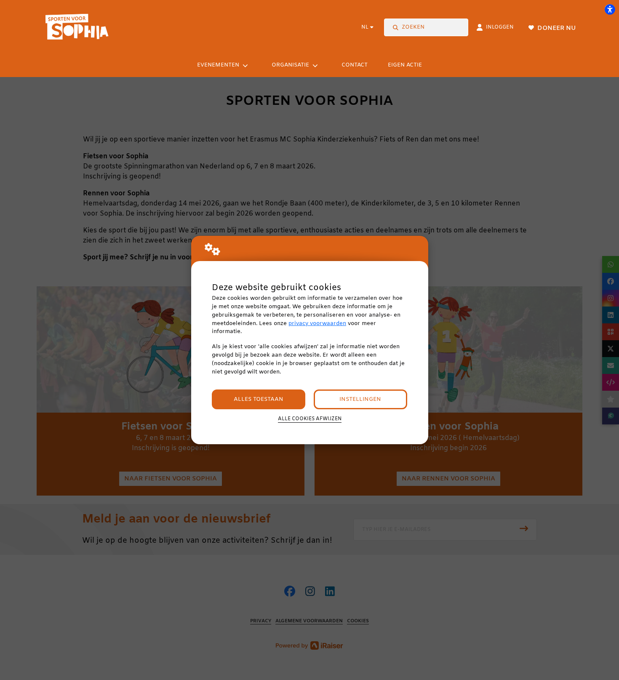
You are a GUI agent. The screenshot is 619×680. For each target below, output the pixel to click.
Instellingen (360, 399)
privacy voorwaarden (317, 323)
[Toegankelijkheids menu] (610, 9)
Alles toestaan (258, 399)
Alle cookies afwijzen (310, 419)
